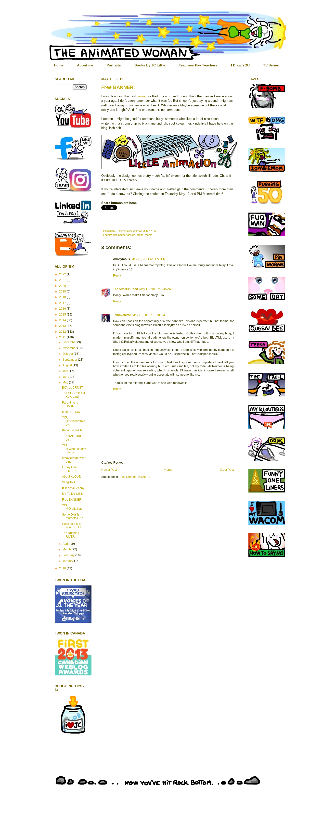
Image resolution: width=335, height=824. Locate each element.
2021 (63, 280)
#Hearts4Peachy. (73, 488)
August (68, 365)
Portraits (114, 65)
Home (59, 65)
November (70, 348)
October (68, 353)
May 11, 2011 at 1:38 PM (148, 315)
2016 (63, 308)
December (70, 342)
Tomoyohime (122, 315)
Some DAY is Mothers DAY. (72, 516)
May (66, 382)
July (66, 371)
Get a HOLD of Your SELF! (71, 525)
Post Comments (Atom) (134, 477)
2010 (63, 568)
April (66, 543)
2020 (63, 286)
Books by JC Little (149, 65)
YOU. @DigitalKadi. (73, 507)
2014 (63, 320)
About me (85, 65)
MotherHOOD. (71, 412)
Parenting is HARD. (70, 404)
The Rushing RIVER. (70, 534)
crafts (140, 234)
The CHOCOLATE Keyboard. (74, 395)
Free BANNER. (118, 87)
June (66, 377)
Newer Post (109, 469)
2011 (63, 337)
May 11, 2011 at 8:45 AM (155, 289)
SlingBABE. (69, 482)
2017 (63, 303)
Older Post (227, 469)
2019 (63, 291)
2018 (63, 297)
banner (141, 96)
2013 (63, 326)
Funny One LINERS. (69, 469)
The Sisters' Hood (125, 289)
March (67, 549)
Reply (117, 275)
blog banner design (124, 234)
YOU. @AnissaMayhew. (73, 421)
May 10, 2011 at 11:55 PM (148, 259)
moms (148, 234)
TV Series (271, 65)
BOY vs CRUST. (72, 387)
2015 (63, 314)
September (70, 359)
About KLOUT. (71, 476)
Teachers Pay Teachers (198, 65)
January (68, 561)
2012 (63, 331)
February (69, 555)
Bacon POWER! (72, 430)
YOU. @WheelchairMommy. (74, 449)
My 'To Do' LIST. (72, 493)
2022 (63, 274)
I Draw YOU (240, 65)
